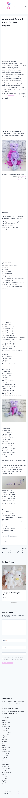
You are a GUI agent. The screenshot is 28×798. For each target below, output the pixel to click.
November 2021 (6, 768)
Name (5, 640)
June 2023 (4, 739)
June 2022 (4, 760)
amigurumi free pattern (8, 539)
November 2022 (6, 753)
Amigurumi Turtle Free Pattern (10, 713)
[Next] (24, 583)
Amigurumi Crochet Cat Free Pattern (21, 551)
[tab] (11, 602)
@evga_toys (22, 176)
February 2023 (6, 747)
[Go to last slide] (4, 583)
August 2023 (5, 735)
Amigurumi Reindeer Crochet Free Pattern (13, 711)
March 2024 (5, 720)
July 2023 (4, 737)
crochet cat (5, 541)
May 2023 (4, 741)
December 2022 (6, 751)
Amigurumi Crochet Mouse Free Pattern (7, 551)
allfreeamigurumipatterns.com (18, 180)
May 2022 (4, 762)
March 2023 (5, 745)
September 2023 (6, 732)
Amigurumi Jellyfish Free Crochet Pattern (13, 701)
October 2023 (5, 730)
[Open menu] (25, 7)
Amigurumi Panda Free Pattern (10, 708)
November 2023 (6, 728)
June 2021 (4, 778)
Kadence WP (20, 794)
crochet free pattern (15, 541)
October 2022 (5, 756)
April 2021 (4, 783)
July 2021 (4, 776)
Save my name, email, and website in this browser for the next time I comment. (14, 658)
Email (5, 647)
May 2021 (4, 781)
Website (5, 654)
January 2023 (5, 749)
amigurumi (5, 536)
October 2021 (5, 770)
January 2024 (5, 724)
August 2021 (5, 774)
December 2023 (6, 726)
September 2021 (6, 772)
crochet (17, 539)
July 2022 (4, 758)
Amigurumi (11, 95)
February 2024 (6, 722)
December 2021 (6, 766)
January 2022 (5, 764)
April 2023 (4, 743)
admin (5, 29)
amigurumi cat (13, 536)
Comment (6, 621)
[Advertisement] (14, 46)
